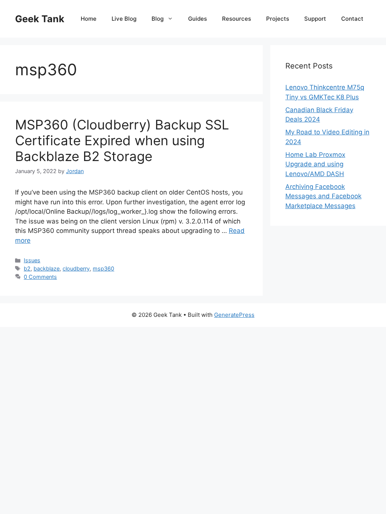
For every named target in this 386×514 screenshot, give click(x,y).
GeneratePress (234, 314)
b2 (27, 268)
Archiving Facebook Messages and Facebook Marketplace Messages (323, 196)
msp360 (103, 268)
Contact (352, 18)
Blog (158, 18)
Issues (32, 260)
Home (88, 18)
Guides (197, 18)
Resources (236, 18)
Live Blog (124, 18)
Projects (277, 18)
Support (315, 18)
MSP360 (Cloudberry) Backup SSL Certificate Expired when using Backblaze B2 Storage (122, 140)
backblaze (47, 268)
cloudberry (76, 268)
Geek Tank (39, 18)
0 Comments (40, 277)
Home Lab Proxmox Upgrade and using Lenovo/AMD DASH (315, 164)
